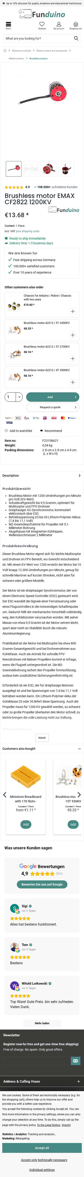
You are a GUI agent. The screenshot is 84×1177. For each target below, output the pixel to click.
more (42, 737)
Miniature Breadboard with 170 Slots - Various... (25, 799)
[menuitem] (75, 26)
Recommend (53, 431)
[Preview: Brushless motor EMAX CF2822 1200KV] (14, 169)
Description (10, 475)
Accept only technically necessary (44, 1160)
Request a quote (50, 407)
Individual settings (42, 1170)
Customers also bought (18, 748)
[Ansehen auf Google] (14, 908)
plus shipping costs (27, 231)
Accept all (42, 1148)
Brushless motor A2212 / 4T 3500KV (47, 370)
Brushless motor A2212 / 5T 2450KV (47, 323)
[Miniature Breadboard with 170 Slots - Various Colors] (25, 776)
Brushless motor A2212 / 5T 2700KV (47, 346)
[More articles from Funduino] (63, 210)
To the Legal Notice (49, 1125)
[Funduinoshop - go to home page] (42, 13)
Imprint (66, 1125)
